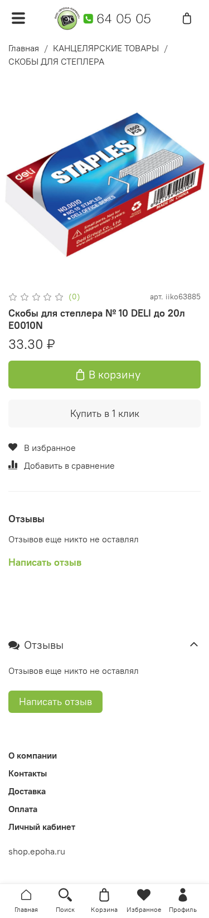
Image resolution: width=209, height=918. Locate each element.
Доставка (27, 790)
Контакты (27, 773)
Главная (23, 48)
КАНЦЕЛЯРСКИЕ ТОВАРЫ (106, 48)
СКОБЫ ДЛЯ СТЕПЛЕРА (56, 61)
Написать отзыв (55, 701)
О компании (32, 755)
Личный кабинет (41, 826)
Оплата (22, 808)
